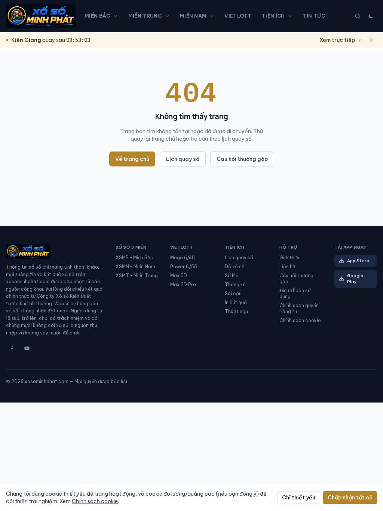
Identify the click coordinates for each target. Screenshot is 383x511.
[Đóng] (371, 40)
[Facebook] (12, 348)
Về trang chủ (132, 159)
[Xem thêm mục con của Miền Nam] (213, 16)
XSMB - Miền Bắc (134, 257)
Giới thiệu (290, 257)
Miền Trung (145, 16)
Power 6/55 (183, 266)
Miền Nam (193, 16)
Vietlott (237, 16)
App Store (358, 260)
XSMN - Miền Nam (135, 266)
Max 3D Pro (183, 284)
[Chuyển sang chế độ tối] (371, 16)
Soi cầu (233, 293)
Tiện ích (273, 16)
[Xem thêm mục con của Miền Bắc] (117, 16)
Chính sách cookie (300, 320)
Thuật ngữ (236, 311)
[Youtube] (27, 348)
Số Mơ (232, 275)
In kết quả (236, 302)
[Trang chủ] (41, 16)
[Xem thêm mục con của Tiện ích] (292, 16)
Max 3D (178, 275)
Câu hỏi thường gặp (242, 159)
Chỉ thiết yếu (298, 497)
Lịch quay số (182, 159)
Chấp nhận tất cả (350, 497)
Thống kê (235, 284)
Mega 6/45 (182, 257)
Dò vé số (235, 266)
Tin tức (314, 16)
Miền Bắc (97, 16)
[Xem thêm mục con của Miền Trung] (168, 16)
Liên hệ (287, 266)
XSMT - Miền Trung (137, 275)
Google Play (355, 278)
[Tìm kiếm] (358, 16)
